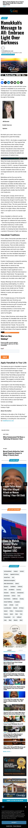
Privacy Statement (17, 826)
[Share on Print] (11, 82)
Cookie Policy (9, 826)
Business (6, 685)
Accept (14, 822)
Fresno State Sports (8, 538)
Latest (4, 18)
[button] (25, 807)
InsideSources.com (8, 420)
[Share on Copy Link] (21, 82)
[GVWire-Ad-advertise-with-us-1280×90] (14, 75)
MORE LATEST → (7, 751)
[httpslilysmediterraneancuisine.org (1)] (14, 647)
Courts (5, 745)
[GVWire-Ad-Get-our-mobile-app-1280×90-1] (14, 159)
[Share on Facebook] (2, 82)
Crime (5, 672)
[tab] (9, 650)
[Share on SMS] (18, 82)
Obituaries (6, 722)
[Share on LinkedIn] (8, 82)
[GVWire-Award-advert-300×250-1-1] (14, 775)
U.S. (26, 4)
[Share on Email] (15, 82)
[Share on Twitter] (5, 82)
